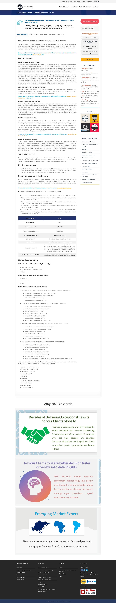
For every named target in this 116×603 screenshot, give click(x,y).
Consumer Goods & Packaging (90, 160)
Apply (60, 576)
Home (19, 13)
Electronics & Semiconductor (89, 163)
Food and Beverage (87, 169)
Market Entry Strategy (84, 6)
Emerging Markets (21, 577)
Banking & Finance (87, 152)
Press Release (77, 1)
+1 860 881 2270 (91, 572)
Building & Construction (88, 155)
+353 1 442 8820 (94, 574)
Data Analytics (20, 574)
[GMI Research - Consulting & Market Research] (25, 7)
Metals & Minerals (87, 182)
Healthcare (85, 172)
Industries (95, 6)
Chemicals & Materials (88, 158)
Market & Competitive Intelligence (24, 570)
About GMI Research (67, 1)
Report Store (74, 6)
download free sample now (90, 21)
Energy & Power (86, 166)
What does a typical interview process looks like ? (67, 570)
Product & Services (63, 6)
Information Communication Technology (89, 175)
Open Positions (62, 573)
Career (83, 1)
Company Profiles (20, 579)
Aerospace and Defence (88, 142)
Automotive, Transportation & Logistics (90, 145)
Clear (95, 37)
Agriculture (85, 149)
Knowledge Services (21, 572)
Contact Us (89, 1)
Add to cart (90, 59)
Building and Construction (43, 572)
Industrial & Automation (88, 179)
